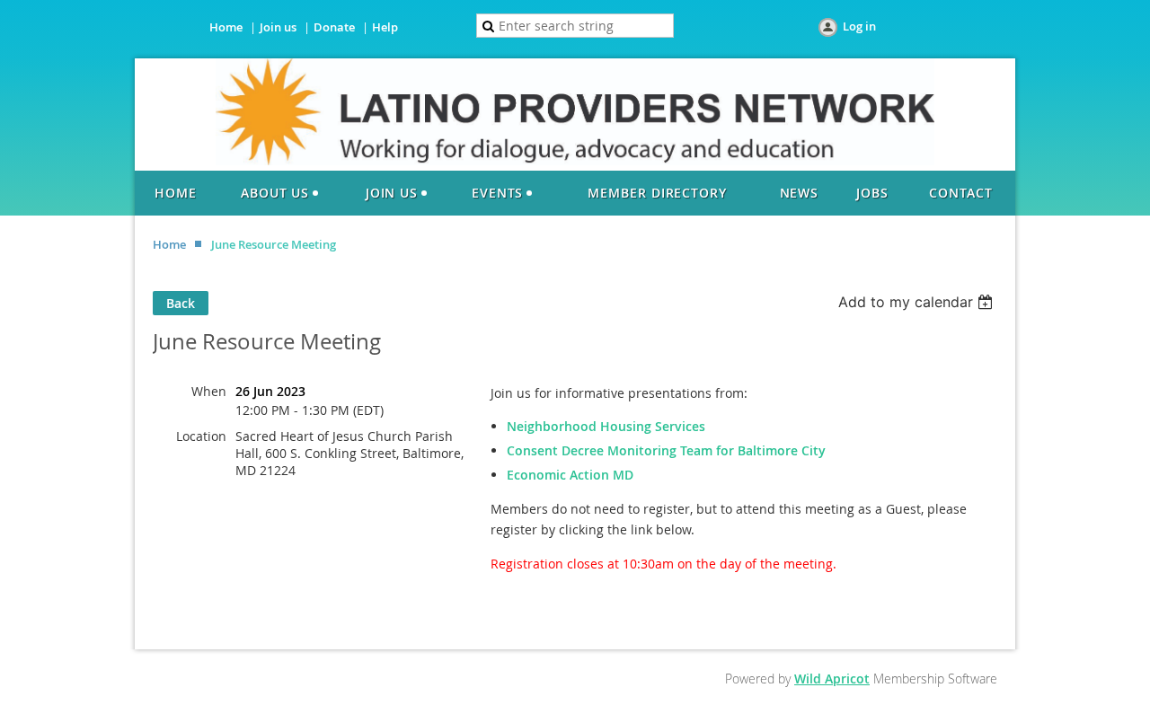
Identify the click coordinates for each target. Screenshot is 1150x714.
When (208, 391)
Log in (859, 26)
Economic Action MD (570, 474)
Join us (278, 27)
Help (385, 27)
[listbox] (917, 302)
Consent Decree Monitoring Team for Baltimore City (666, 450)
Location (201, 436)
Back (180, 303)
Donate (334, 27)
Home (226, 27)
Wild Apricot (832, 678)
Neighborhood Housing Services (606, 426)
